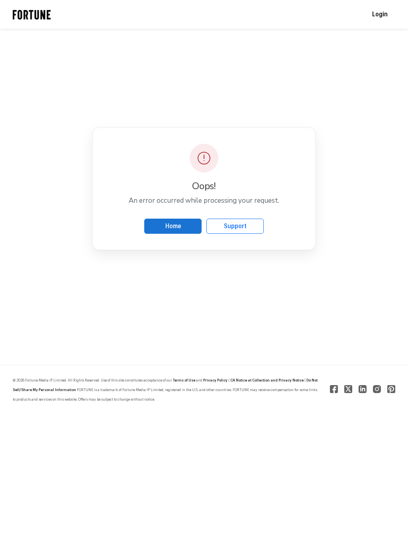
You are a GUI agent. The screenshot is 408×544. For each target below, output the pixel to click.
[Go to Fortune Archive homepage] (32, 14)
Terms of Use (184, 380)
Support (235, 226)
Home (173, 226)
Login (380, 14)
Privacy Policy (215, 380)
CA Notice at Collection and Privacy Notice (267, 380)
